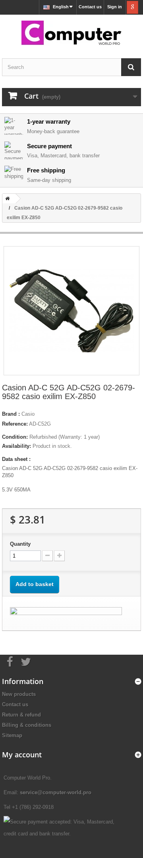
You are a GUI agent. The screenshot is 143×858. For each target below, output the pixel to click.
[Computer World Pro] (71, 33)
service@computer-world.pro (55, 792)
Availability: (16, 446)
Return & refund (21, 715)
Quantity (20, 544)
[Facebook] (10, 661)
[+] (59, 555)
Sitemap (12, 735)
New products (19, 694)
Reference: (15, 424)
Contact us (90, 6)
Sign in (114, 6)
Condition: (15, 437)
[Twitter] (26, 661)
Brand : (11, 414)
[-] (47, 555)
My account (22, 754)
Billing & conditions (26, 725)
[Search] (131, 67)
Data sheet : (16, 459)
